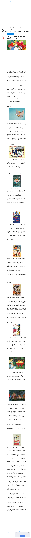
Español (15, 535)
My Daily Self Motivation (16, 1)
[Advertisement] (15, 8)
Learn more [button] (26, 533)
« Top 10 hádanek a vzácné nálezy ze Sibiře (11, 531)
